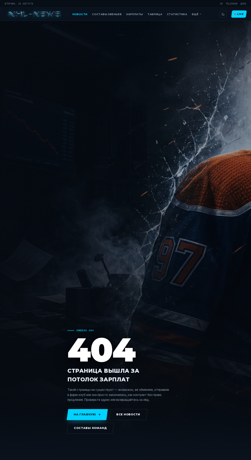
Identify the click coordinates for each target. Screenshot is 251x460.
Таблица (154, 14)
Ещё (195, 14)
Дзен (243, 3)
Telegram (232, 3)
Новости (79, 14)
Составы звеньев (107, 14)
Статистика (177, 14)
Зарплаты (134, 14)
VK (221, 3)
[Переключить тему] (222, 14)
